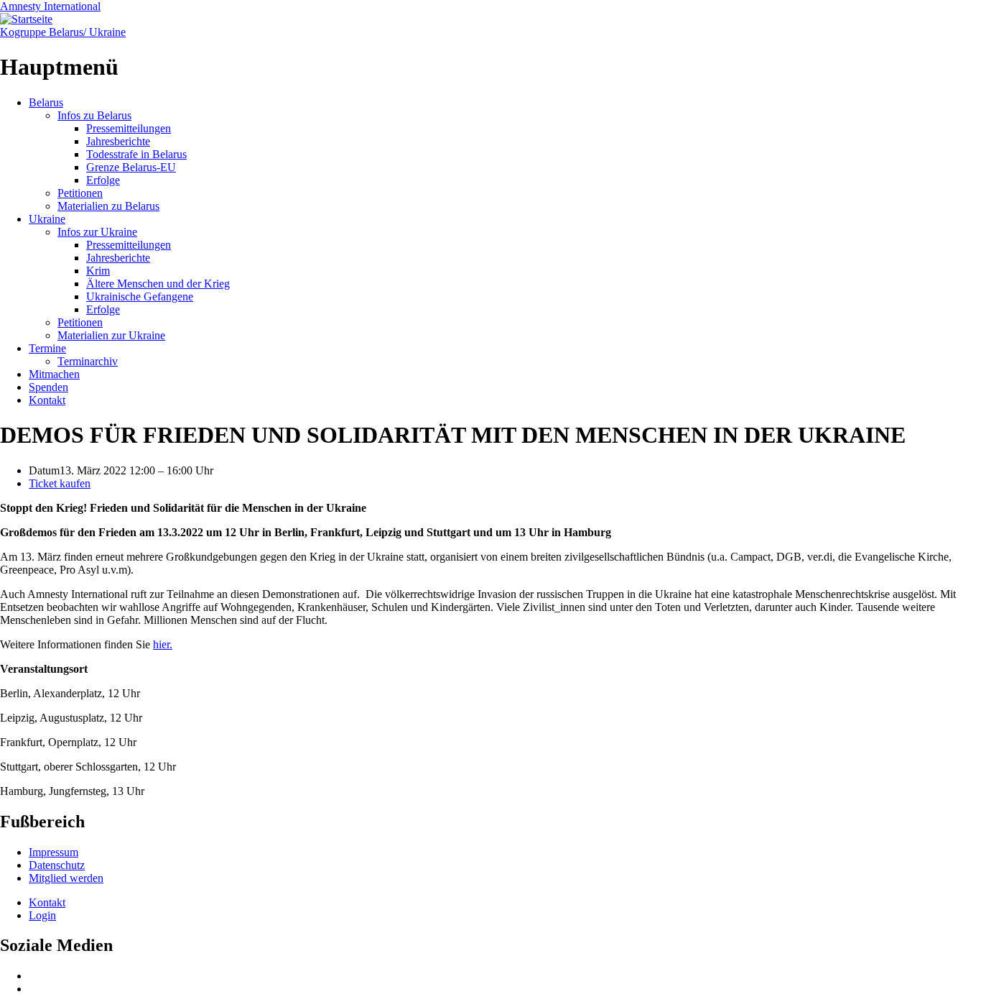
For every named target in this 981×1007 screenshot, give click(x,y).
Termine (47, 348)
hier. (162, 644)
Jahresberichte (118, 141)
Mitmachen (54, 374)
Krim (98, 271)
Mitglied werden (66, 878)
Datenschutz (57, 865)
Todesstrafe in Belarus (136, 154)
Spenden (48, 387)
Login (42, 915)
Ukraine (47, 219)
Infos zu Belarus (94, 115)
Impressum (53, 852)
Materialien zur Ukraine (111, 335)
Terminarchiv (87, 361)
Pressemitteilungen (128, 128)
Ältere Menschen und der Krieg (158, 283)
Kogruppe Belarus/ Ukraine (63, 32)
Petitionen (80, 193)
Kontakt (47, 400)
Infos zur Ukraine (97, 232)
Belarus (46, 102)
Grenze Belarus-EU (131, 167)
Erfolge (103, 180)
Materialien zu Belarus (108, 206)
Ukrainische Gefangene (139, 296)
